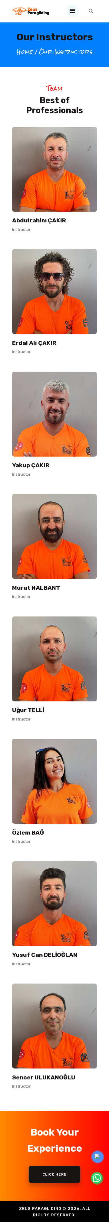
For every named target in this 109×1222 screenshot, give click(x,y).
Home (25, 52)
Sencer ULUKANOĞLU (43, 1078)
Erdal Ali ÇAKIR (34, 343)
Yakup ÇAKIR (30, 465)
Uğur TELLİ (28, 710)
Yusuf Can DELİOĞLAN (45, 955)
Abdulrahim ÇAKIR (39, 221)
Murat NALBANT (36, 588)
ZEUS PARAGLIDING (40, 1208)
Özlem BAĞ (28, 833)
